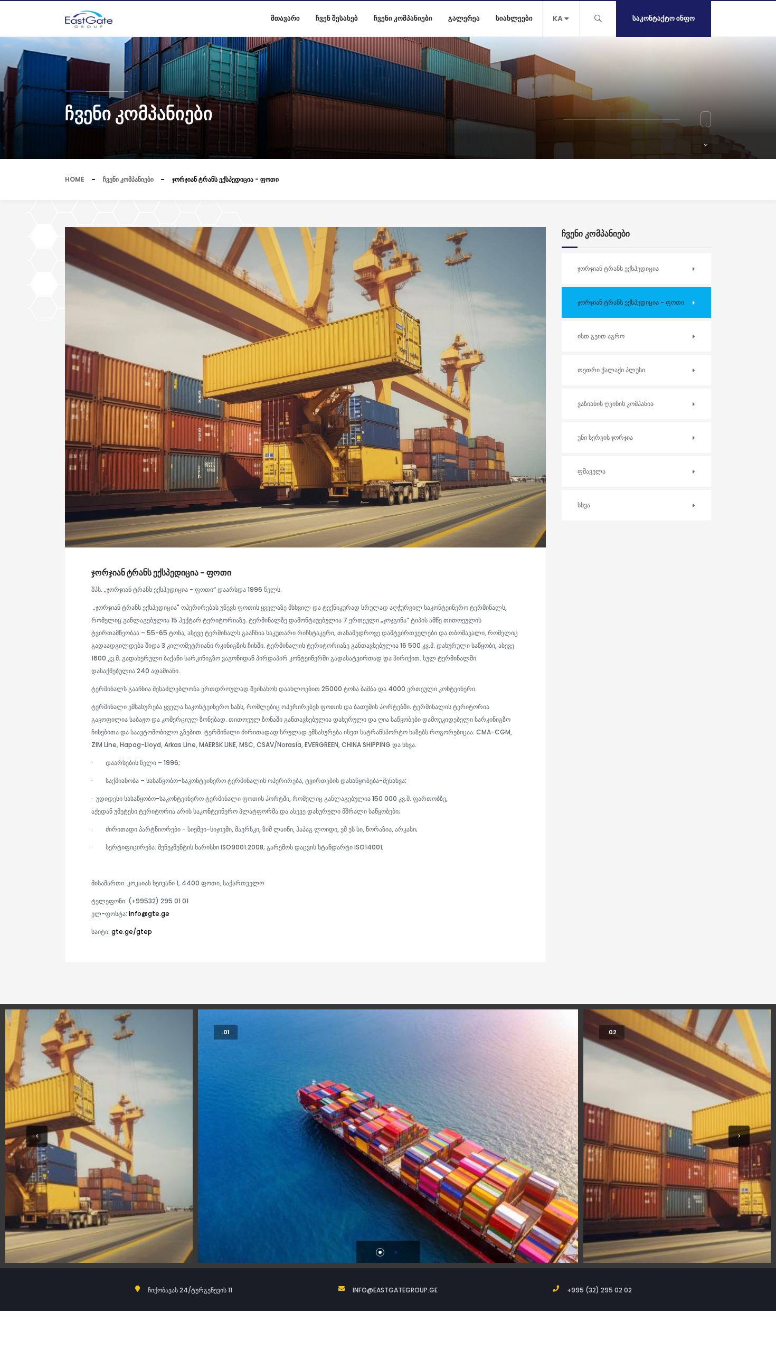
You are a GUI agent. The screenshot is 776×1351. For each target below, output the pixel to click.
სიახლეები (514, 18)
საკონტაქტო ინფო (663, 18)
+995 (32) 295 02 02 (599, 1290)
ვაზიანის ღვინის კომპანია (616, 403)
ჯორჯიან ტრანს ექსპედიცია (618, 268)
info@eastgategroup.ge (395, 1290)
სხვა (584, 504)
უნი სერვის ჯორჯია (605, 437)
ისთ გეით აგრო (601, 336)
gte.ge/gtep (131, 931)
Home (74, 179)
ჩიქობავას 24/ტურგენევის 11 (190, 1290)
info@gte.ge (149, 913)
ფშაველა (591, 471)
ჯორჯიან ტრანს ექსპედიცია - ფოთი (631, 302)
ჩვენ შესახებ (337, 18)
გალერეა (464, 18)
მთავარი (285, 18)
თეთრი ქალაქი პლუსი (611, 369)
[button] (37, 1136)
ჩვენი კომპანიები (403, 18)
